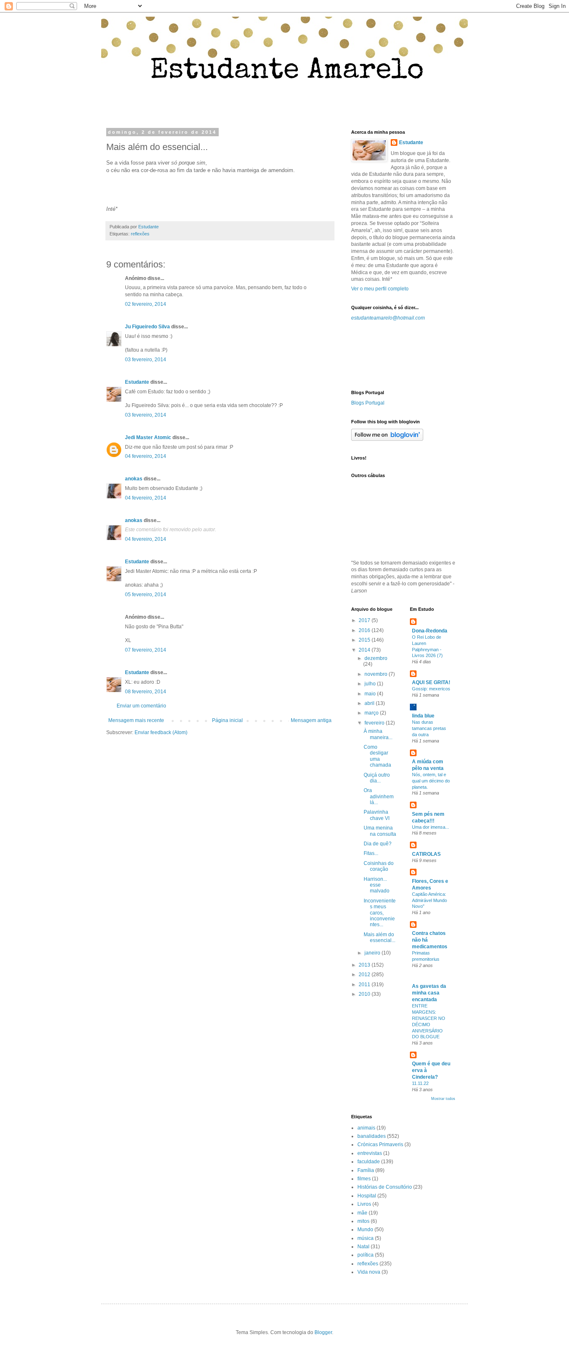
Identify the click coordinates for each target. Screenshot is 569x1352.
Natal (363, 1247)
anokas (133, 479)
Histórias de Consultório (384, 1187)
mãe (362, 1213)
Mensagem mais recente (136, 720)
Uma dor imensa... (430, 827)
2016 (365, 630)
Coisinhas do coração (379, 866)
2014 (365, 650)
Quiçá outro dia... (377, 778)
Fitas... (371, 853)
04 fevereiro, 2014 (145, 456)
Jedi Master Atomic (148, 437)
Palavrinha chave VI (376, 815)
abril (370, 703)
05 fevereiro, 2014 (145, 594)
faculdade (368, 1162)
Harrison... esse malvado (376, 885)
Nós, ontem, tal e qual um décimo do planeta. (431, 781)
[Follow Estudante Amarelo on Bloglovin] (387, 439)
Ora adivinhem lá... (379, 796)
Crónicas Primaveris (380, 1144)
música (365, 1238)
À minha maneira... (378, 734)
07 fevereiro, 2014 (145, 650)
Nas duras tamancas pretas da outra (429, 728)
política (365, 1255)
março (372, 713)
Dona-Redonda (429, 631)
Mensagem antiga (311, 720)
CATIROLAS (426, 854)
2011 (365, 984)
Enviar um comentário (141, 706)
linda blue (423, 716)
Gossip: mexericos (431, 688)
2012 (365, 974)
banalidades (371, 1136)
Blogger (323, 1332)
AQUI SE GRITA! (431, 682)
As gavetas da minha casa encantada (429, 992)
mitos (363, 1221)
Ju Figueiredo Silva (147, 327)
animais (366, 1128)
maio (370, 694)
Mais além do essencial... (379, 937)
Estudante (137, 382)
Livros (364, 1204)
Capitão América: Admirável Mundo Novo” (429, 900)
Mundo (365, 1229)
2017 (365, 620)
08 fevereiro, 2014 (145, 692)
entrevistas (369, 1153)
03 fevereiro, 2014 (145, 359)
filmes (364, 1179)
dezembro (375, 658)
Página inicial (227, 720)
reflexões (140, 233)
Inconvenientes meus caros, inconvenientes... (380, 913)
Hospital (366, 1196)
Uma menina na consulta (380, 831)
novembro (376, 674)
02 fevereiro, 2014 (145, 304)
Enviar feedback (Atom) (161, 732)
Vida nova (368, 1272)
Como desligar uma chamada (377, 756)
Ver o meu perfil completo (380, 289)
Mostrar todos (443, 1099)
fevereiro (375, 723)
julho (370, 684)
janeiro (373, 953)
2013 (365, 965)
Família (365, 1170)
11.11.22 (420, 1083)
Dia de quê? (378, 844)
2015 (365, 640)
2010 (365, 994)
